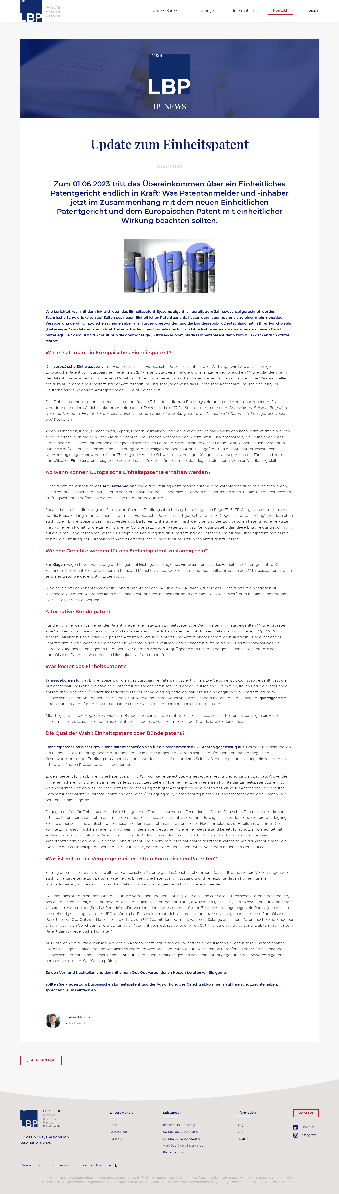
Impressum (61, 1165)
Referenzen (119, 1131)
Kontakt (280, 11)
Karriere (116, 1138)
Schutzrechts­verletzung (181, 1138)
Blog (240, 1125)
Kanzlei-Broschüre (97, 1165)
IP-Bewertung (174, 1152)
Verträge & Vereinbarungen (184, 1145)
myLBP (242, 1138)
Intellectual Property (179, 1125)
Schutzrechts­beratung (180, 1131)
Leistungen (206, 11)
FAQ (239, 1131)
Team (114, 1125)
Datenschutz (30, 1165)
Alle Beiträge (42, 1060)
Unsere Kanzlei (166, 11)
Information (243, 11)
